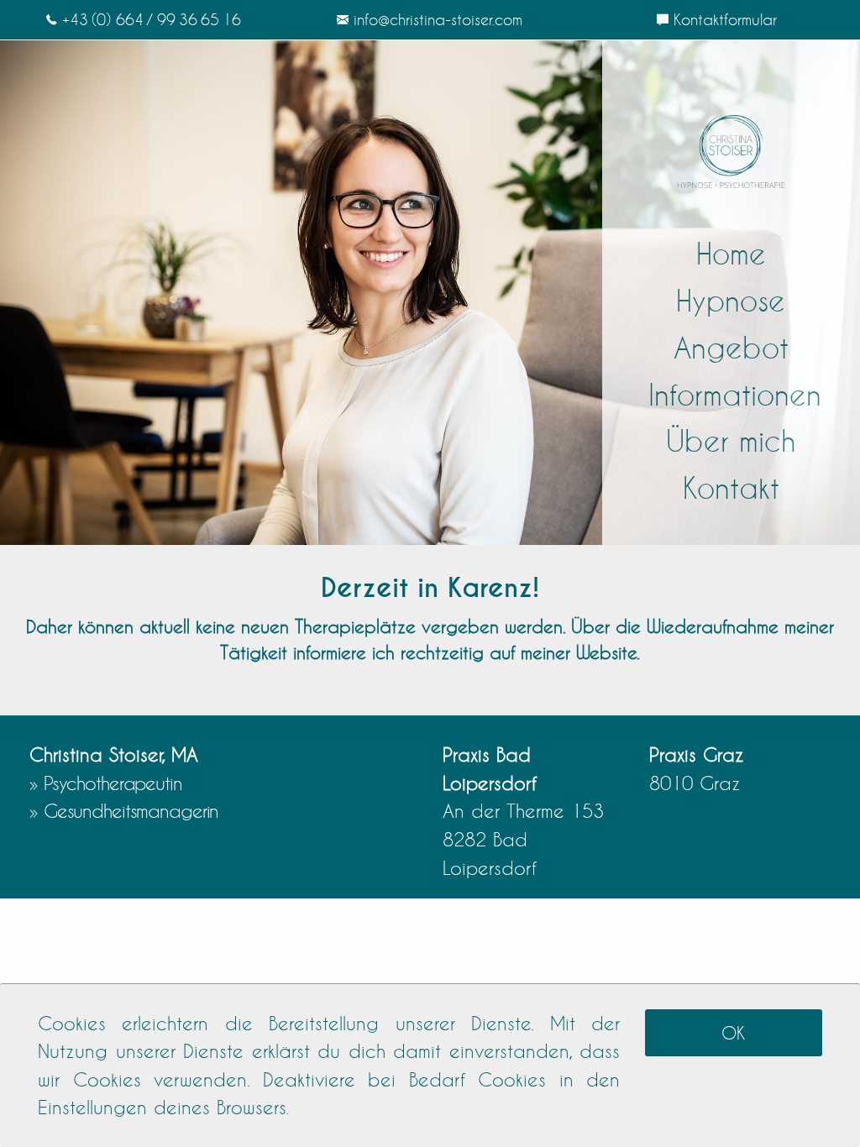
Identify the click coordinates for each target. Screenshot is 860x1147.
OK (733, 1033)
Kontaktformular (725, 19)
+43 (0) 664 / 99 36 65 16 (151, 19)
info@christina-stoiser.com (438, 19)
